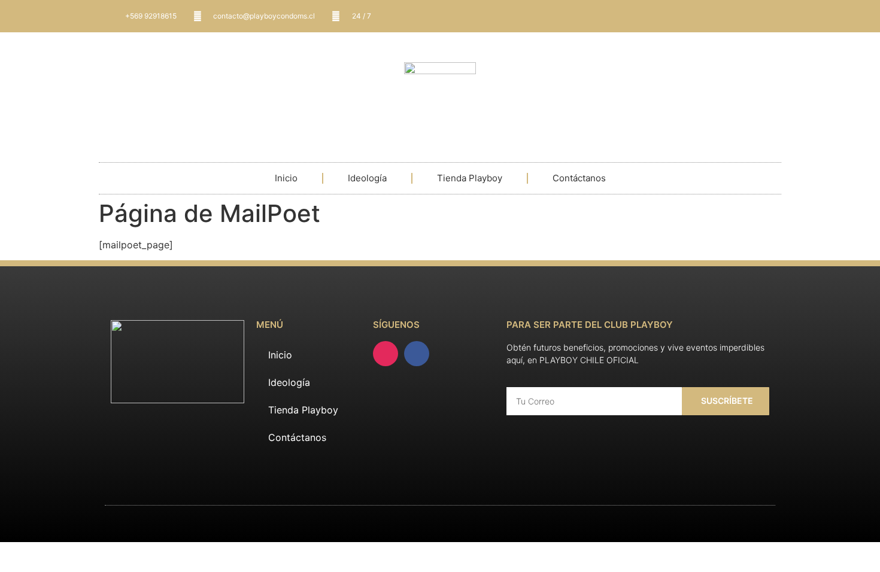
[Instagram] (385, 353)
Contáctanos (579, 178)
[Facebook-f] (416, 353)
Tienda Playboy (469, 178)
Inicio (286, 178)
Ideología (367, 178)
